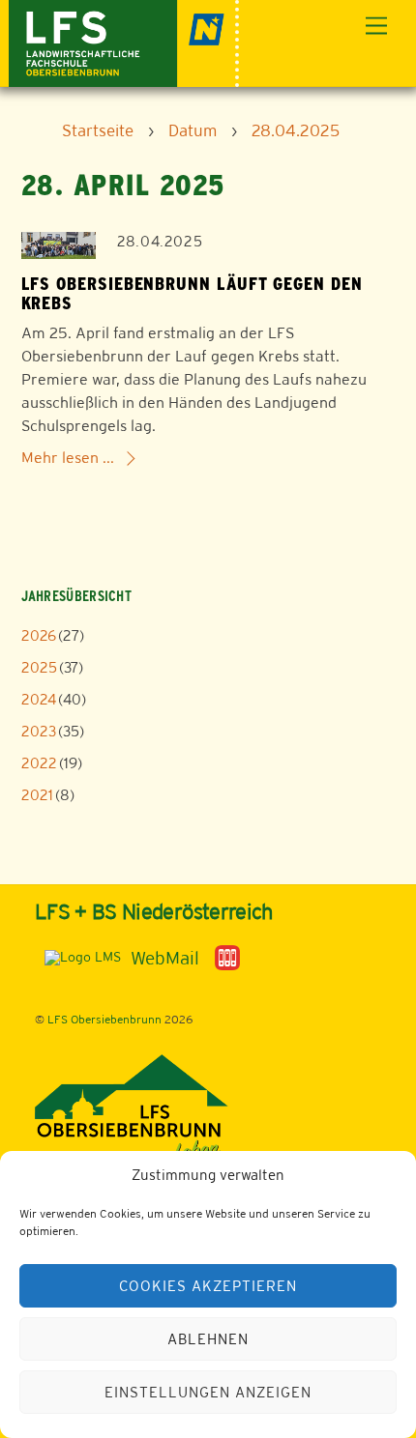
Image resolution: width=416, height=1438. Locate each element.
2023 (38, 731)
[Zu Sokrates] (227, 956)
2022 (39, 763)
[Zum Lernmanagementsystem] (78, 956)
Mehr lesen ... (67, 457)
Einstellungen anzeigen (207, 1392)
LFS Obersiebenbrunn (104, 1019)
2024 (38, 699)
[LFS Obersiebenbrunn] (124, 41)
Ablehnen (208, 1339)
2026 (38, 635)
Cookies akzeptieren (208, 1286)
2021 (37, 795)
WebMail (165, 957)
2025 (39, 667)
